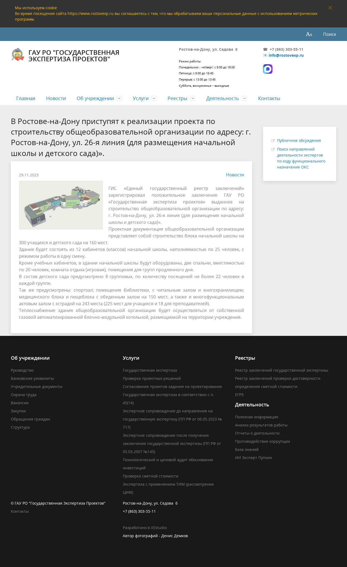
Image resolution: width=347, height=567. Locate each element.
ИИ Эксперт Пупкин (253, 457)
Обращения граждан (30, 419)
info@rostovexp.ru (286, 55)
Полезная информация (256, 416)
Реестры (177, 98)
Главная (25, 98)
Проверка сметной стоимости (150, 476)
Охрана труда (24, 394)
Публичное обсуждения (299, 140)
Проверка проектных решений (152, 378)
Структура (20, 427)
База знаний (247, 449)
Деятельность (222, 98)
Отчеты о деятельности (257, 433)
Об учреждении (95, 98)
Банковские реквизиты (32, 378)
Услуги (141, 98)
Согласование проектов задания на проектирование (172, 386)
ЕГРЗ (239, 394)
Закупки (18, 410)
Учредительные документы (36, 386)
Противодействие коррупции (262, 441)
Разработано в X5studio (145, 527)
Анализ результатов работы (261, 425)
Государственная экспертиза (150, 370)
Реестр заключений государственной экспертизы (281, 370)
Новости (56, 98)
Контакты (269, 98)
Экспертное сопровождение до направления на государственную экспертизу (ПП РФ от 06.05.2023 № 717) (172, 419)
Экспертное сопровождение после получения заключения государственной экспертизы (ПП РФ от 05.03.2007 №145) (172, 443)
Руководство (22, 370)
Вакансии (20, 402)
